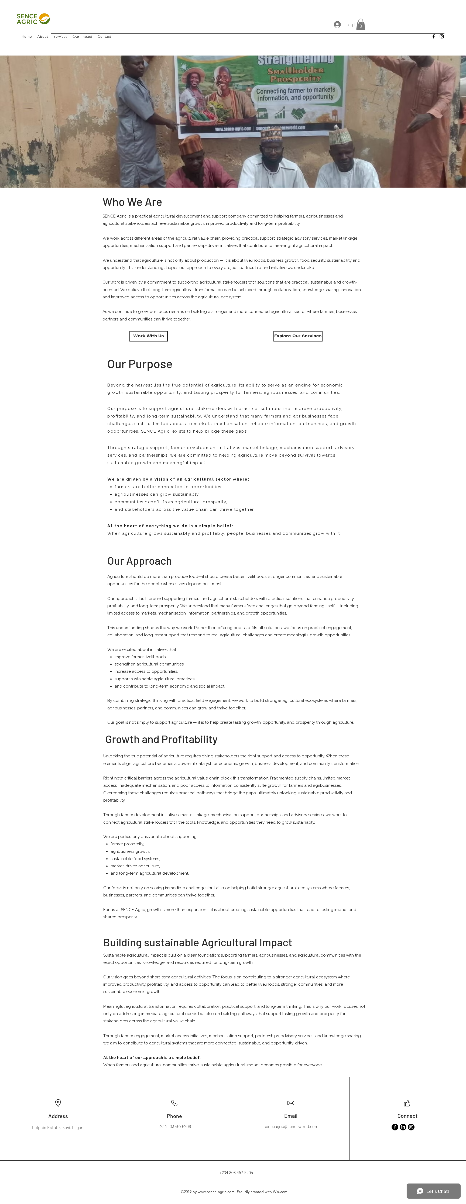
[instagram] (441, 36)
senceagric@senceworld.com (291, 1126)
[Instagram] (411, 1127)
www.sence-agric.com (216, 1191)
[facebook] (433, 36)
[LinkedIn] (403, 1127)
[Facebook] (395, 1127)
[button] (360, 24)
